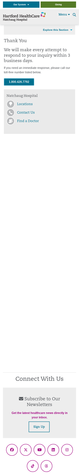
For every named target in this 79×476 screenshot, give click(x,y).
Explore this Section (55, 29)
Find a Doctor (28, 121)
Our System (20, 4)
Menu (63, 14)
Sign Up (39, 427)
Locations (25, 104)
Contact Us (26, 113)
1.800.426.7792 (19, 81)
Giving (58, 4)
